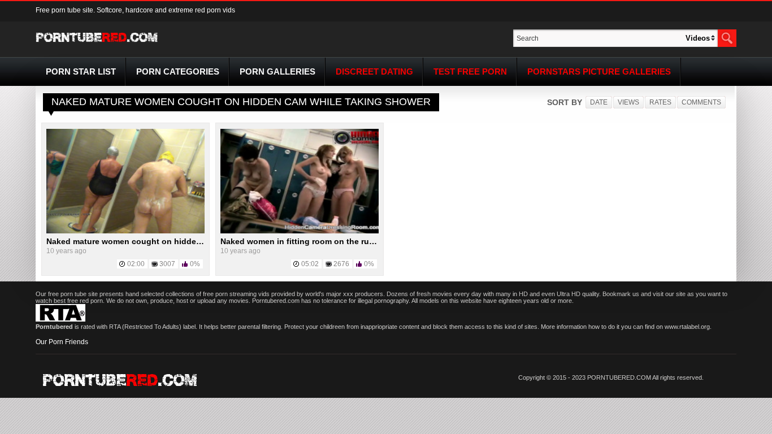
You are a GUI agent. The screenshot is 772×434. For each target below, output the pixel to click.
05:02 (310, 264)
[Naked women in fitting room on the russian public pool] (299, 231)
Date (599, 102)
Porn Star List (81, 71)
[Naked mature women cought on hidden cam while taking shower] (125, 231)
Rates (660, 102)
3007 (167, 264)
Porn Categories (177, 71)
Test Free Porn (470, 71)
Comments (701, 102)
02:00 (136, 264)
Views (628, 102)
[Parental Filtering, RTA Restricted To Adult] (60, 319)
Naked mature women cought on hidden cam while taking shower (172, 241)
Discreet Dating (374, 71)
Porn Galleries (277, 71)
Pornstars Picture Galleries (599, 71)
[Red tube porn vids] (97, 44)
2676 (341, 264)
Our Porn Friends (62, 342)
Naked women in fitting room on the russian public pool (328, 241)
